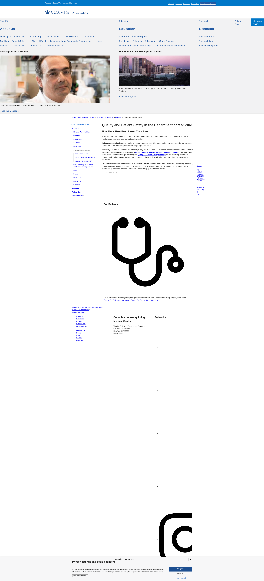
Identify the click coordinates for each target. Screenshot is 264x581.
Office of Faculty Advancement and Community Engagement (61, 41)
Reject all (180, 573)
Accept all (180, 569)
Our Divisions (71, 36)
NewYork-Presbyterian (81, 310)
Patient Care (195, 4)
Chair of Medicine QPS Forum (85, 157)
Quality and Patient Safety (13, 41)
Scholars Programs (208, 45)
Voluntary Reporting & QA (83, 161)
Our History (35, 36)
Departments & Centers (208, 4)
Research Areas (207, 36)
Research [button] (204, 21)
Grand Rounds (166, 41)
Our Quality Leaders (81, 154)
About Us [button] (4, 21)
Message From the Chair (12, 36)
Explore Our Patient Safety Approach (117, 300)
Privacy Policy (179, 578)
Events (3, 45)
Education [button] (124, 21)
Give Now (80, 340)
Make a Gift (18, 45)
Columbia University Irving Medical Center (87, 307)
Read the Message (9, 111)
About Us (171, 4)
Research (186, 4)
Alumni (78, 335)
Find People (80, 330)
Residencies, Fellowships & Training (137, 41)
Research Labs (206, 41)
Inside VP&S (81, 326)
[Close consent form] (190, 559)
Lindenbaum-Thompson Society (135, 45)
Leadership (89, 36)
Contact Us (35, 45)
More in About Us (55, 45)
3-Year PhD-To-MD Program (133, 36)
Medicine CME (258, 23)
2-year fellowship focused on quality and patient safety (156, 152)
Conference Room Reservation (170, 45)
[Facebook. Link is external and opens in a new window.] (185, 348)
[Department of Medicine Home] (66, 12)
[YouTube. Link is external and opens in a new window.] (185, 433)
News (99, 41)
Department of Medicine (104, 117)
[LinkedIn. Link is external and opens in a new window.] (185, 486)
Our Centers (53, 36)
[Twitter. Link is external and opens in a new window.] (175, 390)
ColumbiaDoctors (78, 312)
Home (74, 117)
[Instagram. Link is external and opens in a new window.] (185, 539)
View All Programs (128, 96)
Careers (79, 338)
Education (179, 4)
